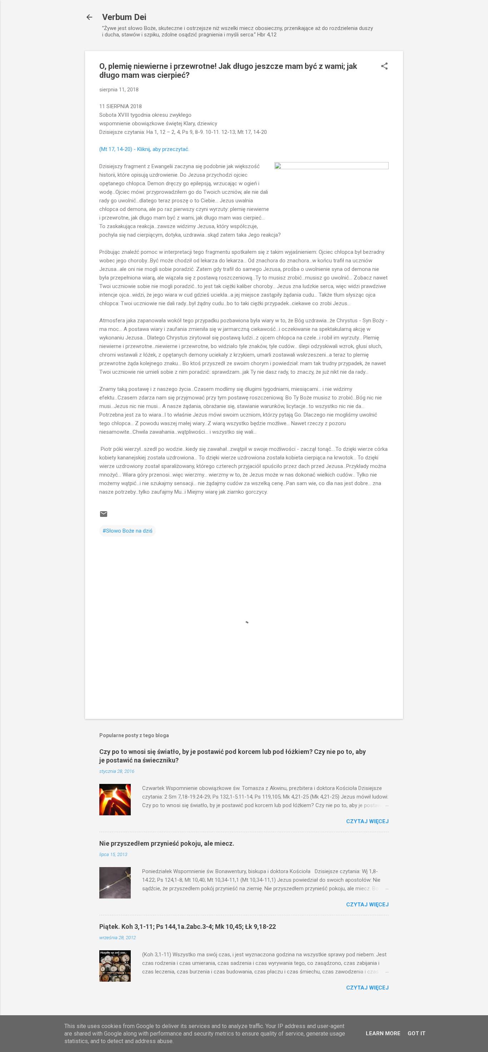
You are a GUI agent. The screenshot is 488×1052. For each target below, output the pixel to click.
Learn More (383, 1033)
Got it (416, 1033)
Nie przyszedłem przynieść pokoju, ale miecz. (166, 843)
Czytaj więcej (367, 821)
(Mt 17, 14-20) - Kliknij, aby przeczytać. (145, 149)
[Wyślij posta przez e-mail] (103, 516)
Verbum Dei (124, 17)
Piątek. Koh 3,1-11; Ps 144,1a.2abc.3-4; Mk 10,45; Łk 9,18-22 (187, 926)
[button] (384, 67)
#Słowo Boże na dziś (128, 531)
